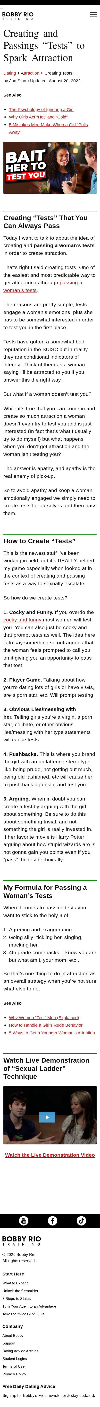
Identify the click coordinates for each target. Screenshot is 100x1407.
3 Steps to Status (16, 1298)
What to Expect (15, 1283)
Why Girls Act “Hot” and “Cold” (38, 117)
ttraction (31, 73)
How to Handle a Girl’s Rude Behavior (46, 1025)
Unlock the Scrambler (20, 1291)
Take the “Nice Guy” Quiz (23, 1314)
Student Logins (14, 1359)
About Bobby (13, 1335)
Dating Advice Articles (20, 1351)
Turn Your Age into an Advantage (29, 1306)
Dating (10, 73)
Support (8, 1343)
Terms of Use (13, 1366)
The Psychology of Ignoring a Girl (41, 109)
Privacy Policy (14, 1374)
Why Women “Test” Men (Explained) (44, 1017)
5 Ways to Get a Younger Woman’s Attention (52, 1033)
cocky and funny (22, 619)
